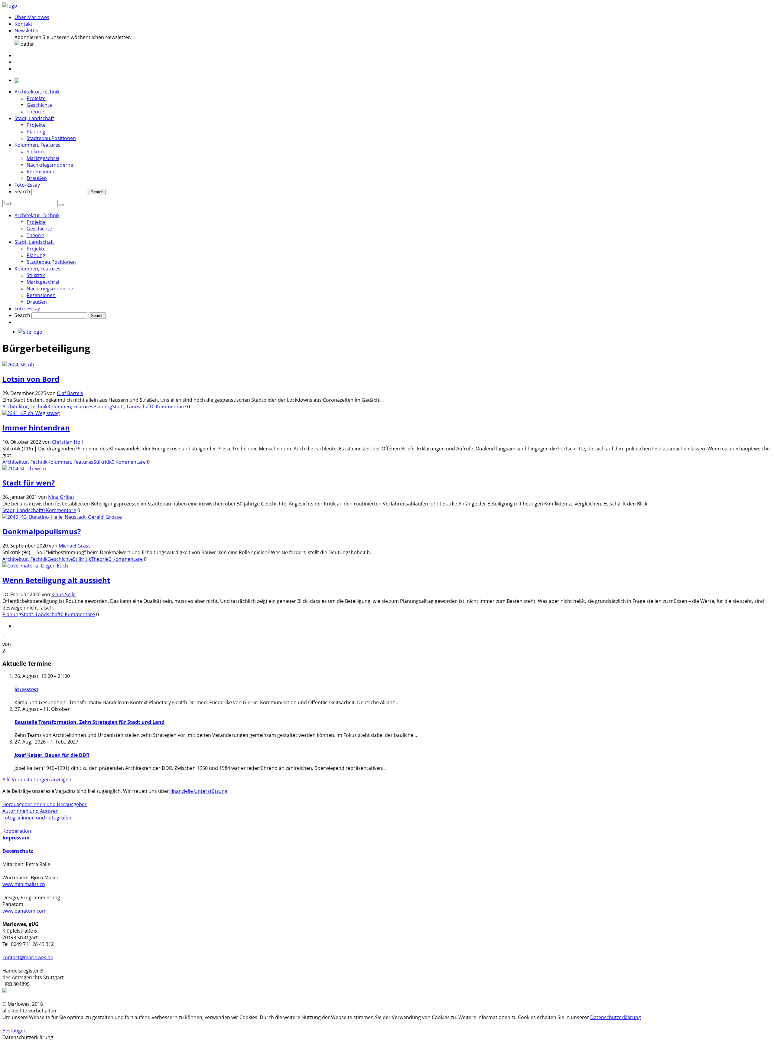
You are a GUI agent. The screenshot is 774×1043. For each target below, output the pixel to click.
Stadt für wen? (28, 483)
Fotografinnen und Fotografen (36, 817)
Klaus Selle (63, 594)
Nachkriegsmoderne (50, 165)
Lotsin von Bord (30, 379)
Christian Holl (67, 442)
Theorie (35, 111)
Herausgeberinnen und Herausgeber (44, 804)
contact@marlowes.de (27, 957)
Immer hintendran (36, 428)
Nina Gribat (61, 497)
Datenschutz (17, 851)
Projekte (36, 98)
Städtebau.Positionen (51, 138)
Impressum (16, 837)
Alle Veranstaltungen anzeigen (36, 779)
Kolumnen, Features (37, 145)
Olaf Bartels (70, 393)
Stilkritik (36, 151)
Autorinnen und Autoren (30, 811)
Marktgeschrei (43, 158)
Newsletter (27, 30)
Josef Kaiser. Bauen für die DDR (52, 755)
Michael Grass (75, 545)
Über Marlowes (32, 17)
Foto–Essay (27, 184)
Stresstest (26, 689)
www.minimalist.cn (23, 884)
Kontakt (23, 24)
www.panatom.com (24, 910)
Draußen (37, 178)
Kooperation (16, 831)
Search (22, 191)
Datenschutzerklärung (615, 1017)
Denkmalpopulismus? (41, 531)
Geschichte (39, 105)
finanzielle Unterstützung (198, 791)
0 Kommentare (169, 406)
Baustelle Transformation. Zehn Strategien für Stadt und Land (89, 722)
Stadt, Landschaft (34, 118)
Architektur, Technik (37, 91)
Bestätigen (14, 1030)
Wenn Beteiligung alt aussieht (56, 580)
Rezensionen (41, 171)
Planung (36, 131)
